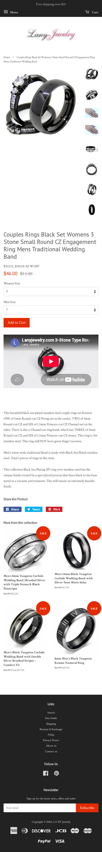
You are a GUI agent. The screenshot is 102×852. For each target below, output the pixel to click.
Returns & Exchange (51, 729)
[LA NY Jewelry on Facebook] (45, 774)
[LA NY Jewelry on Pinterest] (56, 774)
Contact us (51, 751)
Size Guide (51, 718)
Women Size (12, 283)
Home (7, 57)
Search (51, 712)
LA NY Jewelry (61, 822)
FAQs (51, 735)
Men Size (10, 302)
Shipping (51, 724)
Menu (13, 12)
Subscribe (87, 807)
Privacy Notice (51, 740)
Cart (94, 12)
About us (51, 746)
